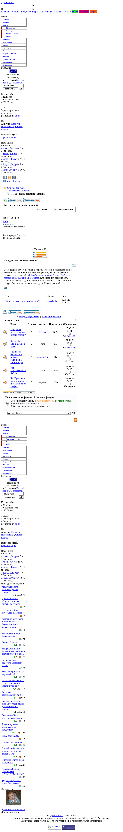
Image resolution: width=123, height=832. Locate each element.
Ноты (75, 11)
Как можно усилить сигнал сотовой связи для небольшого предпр (13, 705)
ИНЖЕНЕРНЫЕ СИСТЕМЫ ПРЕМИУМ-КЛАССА (13, 771)
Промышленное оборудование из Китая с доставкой (11, 601)
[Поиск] (2, 9)
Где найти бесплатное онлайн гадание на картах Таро (16, 357)
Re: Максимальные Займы (18, 370)
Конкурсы (34, 11)
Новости (14, 11)
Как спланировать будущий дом (11, 634)
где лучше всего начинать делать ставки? (18, 332)
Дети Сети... (56, 815)
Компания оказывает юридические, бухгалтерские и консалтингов (12, 623)
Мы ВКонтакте (14, 181)
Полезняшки (46, 11)
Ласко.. (6, 169)
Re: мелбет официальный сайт (17, 344)
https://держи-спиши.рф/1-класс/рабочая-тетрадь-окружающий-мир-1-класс (37, 276)
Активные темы (12, 34)
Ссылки (67, 11)
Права (29, 392)
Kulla (5, 221)
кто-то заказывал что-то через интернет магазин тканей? (13, 683)
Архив (8, 36)
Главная (5, 11)
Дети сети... (7, 2)
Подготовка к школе (19, 190)
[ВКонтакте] (5, 177)
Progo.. (6, 164)
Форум (24, 11)
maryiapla (52, 301)
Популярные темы (13, 31)
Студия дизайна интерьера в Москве (12, 611)
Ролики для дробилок (13, 742)
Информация (7, 65)
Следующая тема (51, 316)
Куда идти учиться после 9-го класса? (11, 781)
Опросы (6, 56)
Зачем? (20, 80)
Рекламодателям (9, 59)
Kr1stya (42, 332)
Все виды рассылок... (13, 82)
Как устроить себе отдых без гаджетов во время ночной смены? (13, 651)
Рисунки (84, 11)
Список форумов (16, 188)
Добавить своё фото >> (13, 809)
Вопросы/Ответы (9, 53)
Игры (93, 11)
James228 (71, 336)
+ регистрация (8, 137)
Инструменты (43, 209)
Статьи (58, 11)
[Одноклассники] (9, 177)
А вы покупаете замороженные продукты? (10, 727)
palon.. (6, 153)
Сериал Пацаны (10, 642)
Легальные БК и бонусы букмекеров (12, 716)
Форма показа (66, 209)
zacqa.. (6, 159)
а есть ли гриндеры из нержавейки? (13, 673)
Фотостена (7, 48)
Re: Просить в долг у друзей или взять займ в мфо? (18, 382)
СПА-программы (10, 736)
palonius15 (42, 357)
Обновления (10, 28)
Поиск (19, 392)
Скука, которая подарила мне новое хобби (12, 663)
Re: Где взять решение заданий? (24, 301)
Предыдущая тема (29, 316)
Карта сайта (7, 62)
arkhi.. (18, 115)
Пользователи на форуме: (12, 392)
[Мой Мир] (14, 177)
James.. (6, 148)
